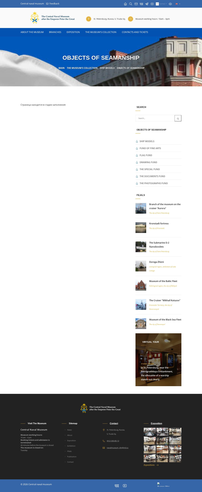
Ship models (107, 68)
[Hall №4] (162, 441)
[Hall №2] (175, 432)
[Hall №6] (150, 449)
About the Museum (32, 32)
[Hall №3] (150, 441)
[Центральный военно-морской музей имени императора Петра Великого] (152, 4)
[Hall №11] (175, 458)
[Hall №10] (162, 458)
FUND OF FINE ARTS (150, 148)
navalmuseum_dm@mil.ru (117, 447)
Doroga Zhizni (156, 261)
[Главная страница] (125, 4)
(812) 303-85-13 (113, 441)
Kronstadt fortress (159, 223)
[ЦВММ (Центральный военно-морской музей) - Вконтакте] (117, 485)
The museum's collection (100, 32)
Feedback (54, 3)
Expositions (150, 464)
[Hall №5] (175, 441)
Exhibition (71, 446)
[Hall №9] (150, 458)
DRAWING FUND (148, 162)
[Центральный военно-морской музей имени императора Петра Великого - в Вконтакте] (141, 4)
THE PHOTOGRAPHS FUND (154, 183)
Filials (69, 451)
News (69, 430)
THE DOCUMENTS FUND (152, 176)
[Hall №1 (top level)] (162, 432)
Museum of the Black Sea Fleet (165, 319)
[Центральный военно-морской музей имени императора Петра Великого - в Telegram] (147, 4)
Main (62, 68)
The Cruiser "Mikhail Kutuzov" (164, 300)
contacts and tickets (135, 32)
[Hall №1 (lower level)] (150, 432)
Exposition (73, 32)
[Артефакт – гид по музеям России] (161, 4)
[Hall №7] (162, 449)
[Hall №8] (175, 449)
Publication (71, 456)
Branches (55, 32)
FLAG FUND (146, 155)
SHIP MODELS (147, 141)
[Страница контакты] (136, 4)
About (69, 435)
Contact (70, 462)
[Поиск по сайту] (130, 4)
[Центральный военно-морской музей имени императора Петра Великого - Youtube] (124, 485)
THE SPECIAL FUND (150, 169)
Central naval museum (32, 3)
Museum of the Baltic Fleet (163, 281)
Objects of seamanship (130, 68)
